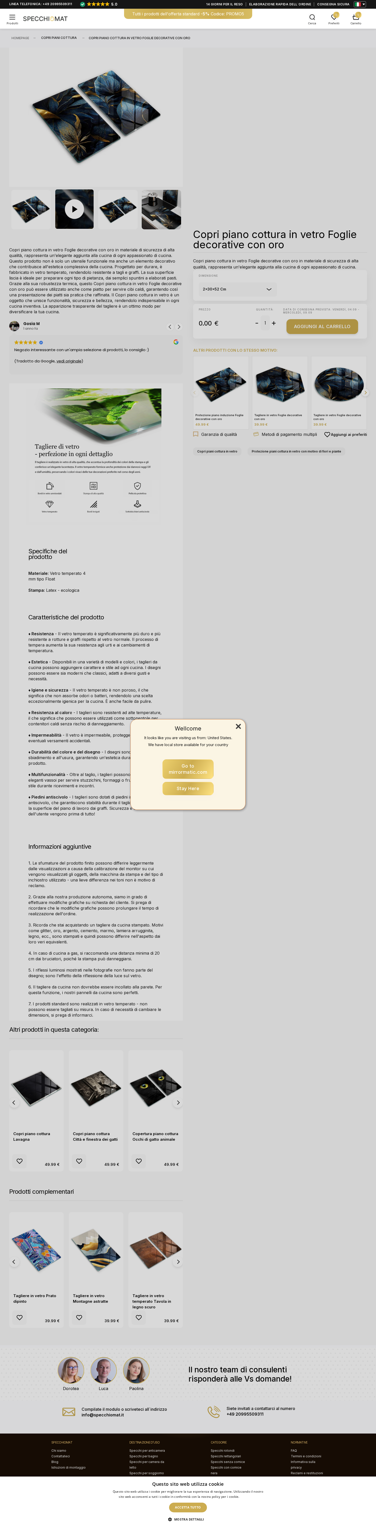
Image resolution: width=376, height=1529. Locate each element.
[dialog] (188, 1503)
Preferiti (333, 23)
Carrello (355, 23)
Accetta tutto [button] (188, 1507)
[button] (188, 1519)
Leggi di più (248, 1496)
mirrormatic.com (188, 769)
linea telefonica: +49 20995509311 (40, 4)
